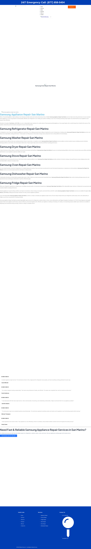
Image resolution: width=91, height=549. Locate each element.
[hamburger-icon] (51, 7)
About (42, 9)
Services (42, 8)
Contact (42, 14)
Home (42, 6)
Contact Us (71, 6)
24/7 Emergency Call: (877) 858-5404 (8, 435)
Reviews (42, 11)
